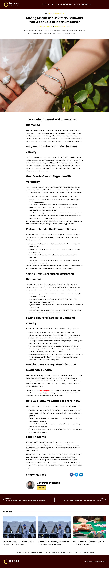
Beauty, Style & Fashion (56, 13)
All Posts (41, 487)
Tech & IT (76, 4)
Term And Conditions (66, 552)
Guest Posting (43, 552)
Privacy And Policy (80, 552)
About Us (18, 552)
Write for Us (34, 552)
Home (44, 4)
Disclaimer (90, 552)
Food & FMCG (57, 4)
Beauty (49, 4)
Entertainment (68, 4)
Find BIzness (85, 4)
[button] (86, 4)
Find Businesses (54, 552)
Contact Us (25, 552)
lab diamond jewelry (44, 390)
